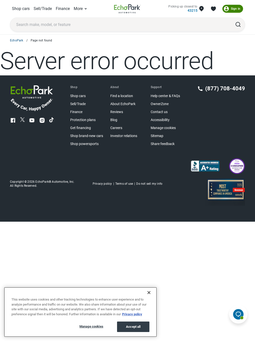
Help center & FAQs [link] (165, 96)
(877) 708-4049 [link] (225, 88)
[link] (127, 8)
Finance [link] (63, 8)
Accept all (133, 327)
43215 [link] (192, 10)
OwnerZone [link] (160, 104)
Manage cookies (91, 326)
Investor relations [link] (123, 136)
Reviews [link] (116, 112)
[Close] (148, 292)
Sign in (235, 8)
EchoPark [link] (16, 40)
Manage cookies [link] (163, 128)
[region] (80, 312)
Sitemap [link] (157, 136)
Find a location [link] (121, 96)
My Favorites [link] (213, 9)
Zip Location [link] (201, 9)
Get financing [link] (80, 128)
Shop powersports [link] (84, 144)
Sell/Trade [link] (43, 8)
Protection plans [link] (83, 120)
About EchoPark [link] (122, 104)
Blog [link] (113, 120)
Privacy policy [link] (102, 183)
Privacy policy (132, 314)
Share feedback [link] (163, 144)
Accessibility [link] (160, 120)
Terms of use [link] (124, 183)
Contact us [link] (159, 112)
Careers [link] (116, 128)
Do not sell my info (149, 183)
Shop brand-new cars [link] (86, 136)
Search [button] (238, 24)
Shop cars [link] (21, 8)
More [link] (78, 8)
